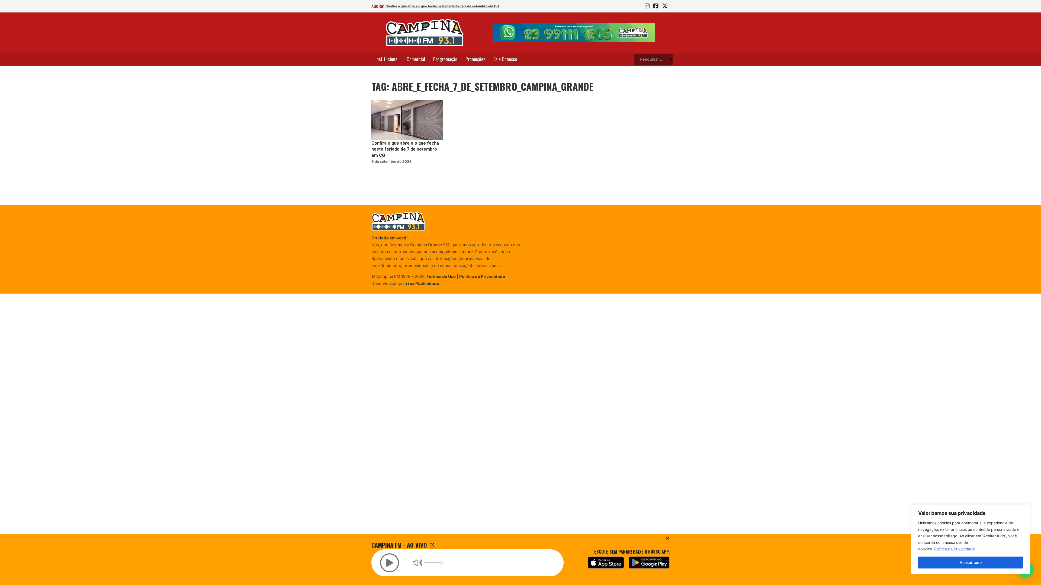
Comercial (416, 59)
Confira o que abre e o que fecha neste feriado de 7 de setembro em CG (442, 6)
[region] (970, 539)
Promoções (475, 59)
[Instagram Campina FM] (647, 6)
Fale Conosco (505, 59)
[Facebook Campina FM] (655, 6)
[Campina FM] (425, 32)
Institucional (387, 59)
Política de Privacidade (954, 549)
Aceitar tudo (971, 562)
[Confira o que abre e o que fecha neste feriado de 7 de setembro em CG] (407, 120)
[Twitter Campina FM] (665, 6)
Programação (445, 59)
